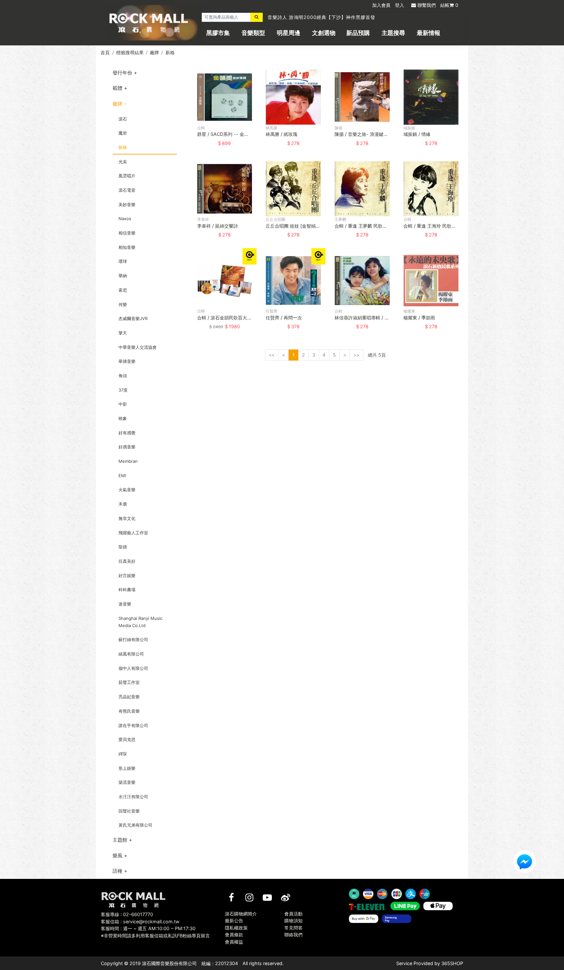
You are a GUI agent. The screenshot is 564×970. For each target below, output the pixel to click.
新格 (170, 52)
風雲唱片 (126, 175)
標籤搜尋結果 (130, 52)
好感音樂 (126, 446)
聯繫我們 (426, 5)
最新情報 (428, 32)
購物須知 (293, 920)
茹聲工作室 (129, 682)
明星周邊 (288, 32)
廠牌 (154, 52)
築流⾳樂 (126, 782)
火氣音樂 (126, 489)
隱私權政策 (236, 927)
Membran (128, 461)
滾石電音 (126, 190)
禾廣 (122, 504)
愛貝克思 (126, 739)
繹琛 (122, 753)
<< (271, 355)
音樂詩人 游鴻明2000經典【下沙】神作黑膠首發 (321, 17)
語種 (117, 871)
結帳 (449, 5)
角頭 (122, 375)
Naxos (124, 218)
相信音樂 (126, 232)
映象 (122, 418)
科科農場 (126, 589)
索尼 (122, 290)
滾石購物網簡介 (241, 913)
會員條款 (234, 934)
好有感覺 (126, 432)
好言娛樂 (126, 575)
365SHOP (452, 963)
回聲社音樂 (129, 811)
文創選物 (324, 32)
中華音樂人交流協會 (137, 347)
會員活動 (293, 913)
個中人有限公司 (133, 668)
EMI (122, 475)
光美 (122, 161)
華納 (122, 275)
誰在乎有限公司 (133, 725)
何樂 (122, 304)
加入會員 (381, 5)
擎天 (122, 332)
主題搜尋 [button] (393, 32)
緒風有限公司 (131, 653)
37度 (123, 390)
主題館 (120, 840)
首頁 (105, 52)
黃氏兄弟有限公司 (135, 825)
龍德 (122, 546)
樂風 (117, 855)
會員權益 (234, 942)
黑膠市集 (218, 32)
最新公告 (234, 920)
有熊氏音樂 (129, 711)
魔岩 (122, 133)
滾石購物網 (149, 23)
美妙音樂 (126, 204)
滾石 (122, 118)
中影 (122, 404)
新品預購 (358, 32)
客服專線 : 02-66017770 (127, 914)
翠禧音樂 (126, 361)
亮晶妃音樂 (129, 696)
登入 (399, 5)
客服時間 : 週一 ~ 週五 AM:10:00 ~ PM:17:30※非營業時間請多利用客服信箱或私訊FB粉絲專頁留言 (155, 932)
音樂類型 (253, 32)
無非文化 (126, 518)
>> (356, 355)
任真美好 (126, 561)
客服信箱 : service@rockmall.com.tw (140, 921)
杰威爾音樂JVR (133, 318)
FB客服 (524, 861)
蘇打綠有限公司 (133, 639)
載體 (117, 88)
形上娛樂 (126, 768)
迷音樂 (124, 603)
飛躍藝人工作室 (133, 532)
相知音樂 (126, 247)
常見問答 (293, 927)
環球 (122, 261)
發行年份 (122, 73)
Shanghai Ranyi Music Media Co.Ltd (140, 622)
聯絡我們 (293, 934)
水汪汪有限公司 (133, 796)
